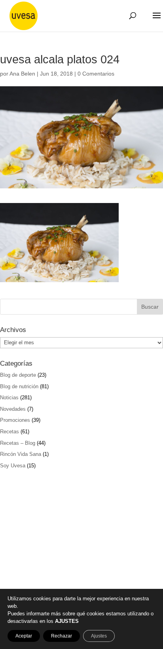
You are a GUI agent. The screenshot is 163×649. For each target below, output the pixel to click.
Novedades (13, 409)
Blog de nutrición (19, 386)
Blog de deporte (18, 375)
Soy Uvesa (12, 466)
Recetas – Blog (17, 443)
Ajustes (99, 636)
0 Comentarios (96, 73)
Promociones (15, 420)
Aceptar (23, 636)
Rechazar (61, 636)
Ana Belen (22, 73)
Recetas (9, 432)
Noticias (9, 397)
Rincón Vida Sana (20, 454)
